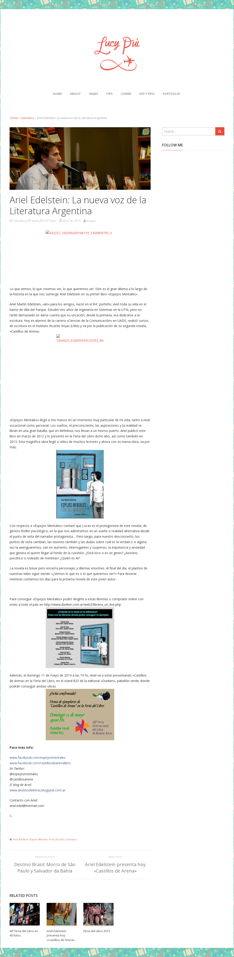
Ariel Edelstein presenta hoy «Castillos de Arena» (115, 867)
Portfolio (171, 94)
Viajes (93, 94)
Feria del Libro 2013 (96, 931)
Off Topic (147, 94)
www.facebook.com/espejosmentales (38, 757)
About (75, 94)
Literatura (27, 118)
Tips (109, 94)
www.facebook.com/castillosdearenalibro (40, 763)
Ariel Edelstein (20, 839)
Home (57, 94)
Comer (126, 94)
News (35, 221)
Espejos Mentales (39, 839)
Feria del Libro (57, 839)
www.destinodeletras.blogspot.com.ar (37, 790)
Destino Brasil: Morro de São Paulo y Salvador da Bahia (44, 867)
